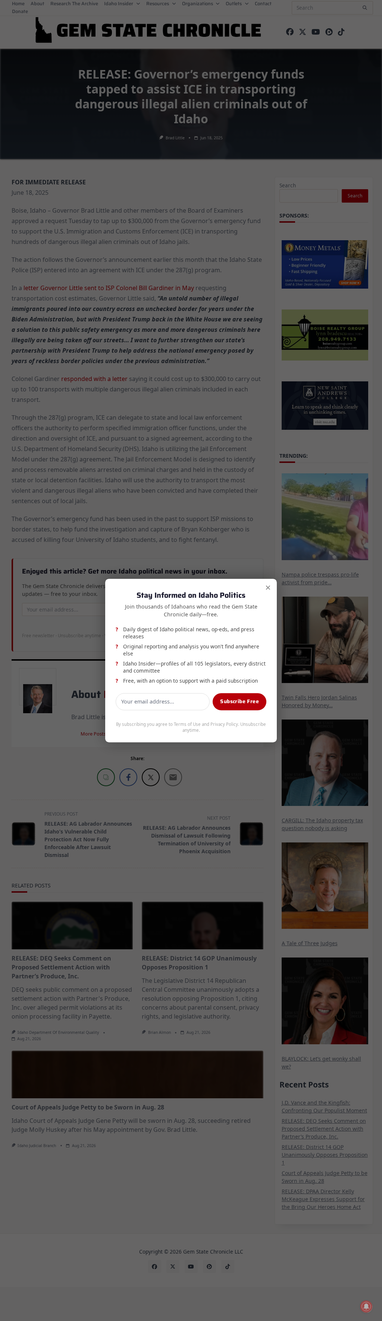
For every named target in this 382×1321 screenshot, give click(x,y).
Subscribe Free (239, 701)
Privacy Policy (224, 724)
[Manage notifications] (366, 1306)
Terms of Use (187, 724)
